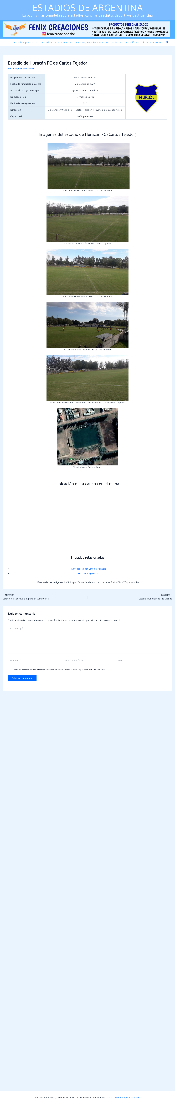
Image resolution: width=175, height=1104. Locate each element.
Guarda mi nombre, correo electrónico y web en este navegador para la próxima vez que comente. (58, 670)
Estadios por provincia (55, 42)
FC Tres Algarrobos (89, 573)
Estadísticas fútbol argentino (143, 42)
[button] (36, 42)
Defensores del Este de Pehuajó (88, 568)
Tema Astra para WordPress (127, 1097)
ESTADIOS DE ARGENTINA (87, 7)
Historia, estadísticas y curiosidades (97, 42)
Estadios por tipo (24, 42)
